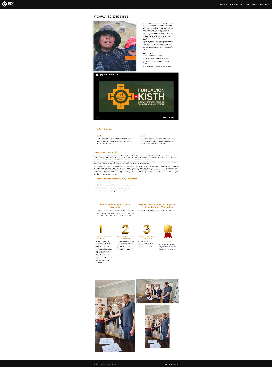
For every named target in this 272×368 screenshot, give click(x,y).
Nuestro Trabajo (235, 4)
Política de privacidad (99, 362)
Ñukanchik (222, 4)
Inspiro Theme (168, 364)
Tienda (247, 4)
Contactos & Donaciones (259, 4)
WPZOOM (176, 364)
